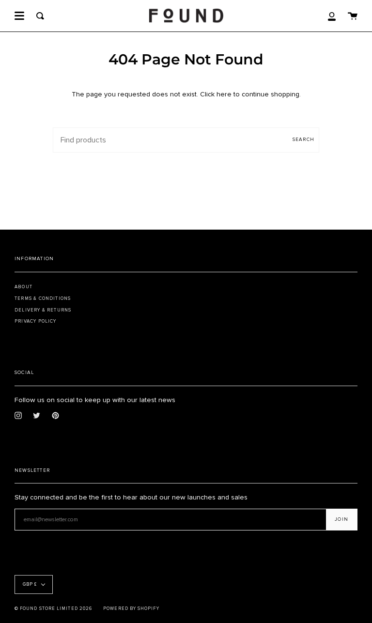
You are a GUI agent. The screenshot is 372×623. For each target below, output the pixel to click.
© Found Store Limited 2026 (53, 608)
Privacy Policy (36, 321)
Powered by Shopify (131, 608)
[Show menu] (19, 16)
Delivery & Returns (43, 310)
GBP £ (30, 584)
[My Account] (331, 15)
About (23, 287)
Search (303, 139)
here (224, 94)
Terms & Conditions (43, 298)
